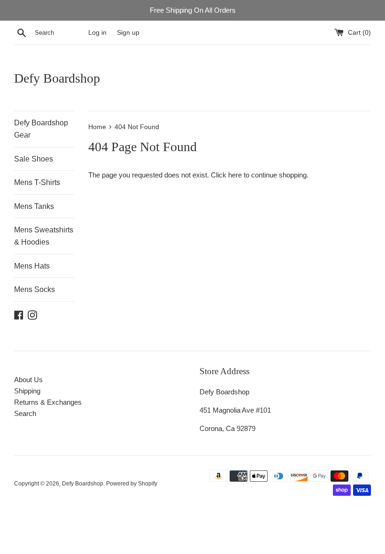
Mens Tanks (34, 206)
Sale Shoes (33, 159)
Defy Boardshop (57, 78)
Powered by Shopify (131, 483)
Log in (97, 32)
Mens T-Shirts (37, 182)
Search (25, 413)
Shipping (27, 391)
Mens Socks (34, 289)
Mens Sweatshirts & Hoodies (43, 236)
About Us (28, 380)
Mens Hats (32, 266)
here (235, 175)
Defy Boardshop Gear (41, 129)
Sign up (128, 32)
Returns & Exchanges (48, 402)
